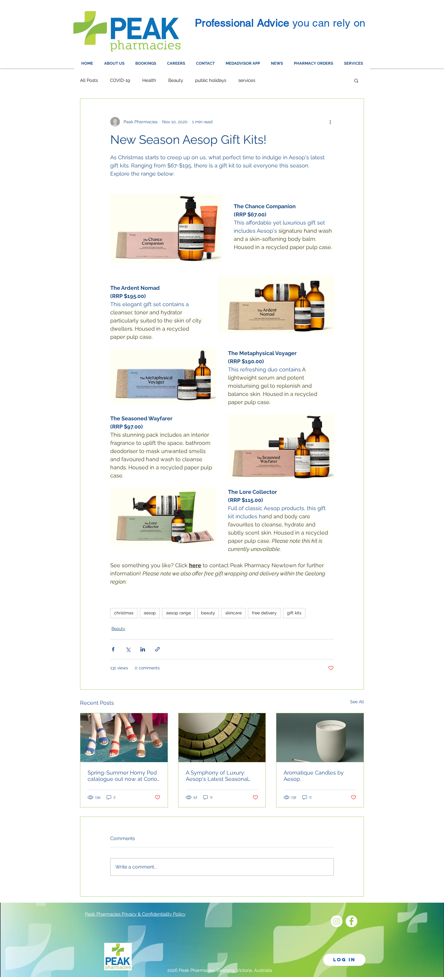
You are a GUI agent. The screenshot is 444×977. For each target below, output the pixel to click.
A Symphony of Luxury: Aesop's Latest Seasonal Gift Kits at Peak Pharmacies (221, 775)
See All (357, 701)
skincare (233, 612)
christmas (124, 612)
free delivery (264, 612)
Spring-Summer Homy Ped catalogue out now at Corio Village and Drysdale (122, 775)
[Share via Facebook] (113, 649)
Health (149, 80)
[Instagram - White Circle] (337, 921)
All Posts (89, 80)
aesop (150, 612)
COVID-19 (120, 80)
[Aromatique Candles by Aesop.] (320, 737)
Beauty (175, 80)
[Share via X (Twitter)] (128, 649)
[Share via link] (157, 649)
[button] (356, 80)
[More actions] (330, 121)
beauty (208, 612)
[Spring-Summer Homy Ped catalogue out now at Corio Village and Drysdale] (124, 737)
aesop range (178, 612)
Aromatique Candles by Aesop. (314, 775)
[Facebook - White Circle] (351, 921)
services (246, 80)
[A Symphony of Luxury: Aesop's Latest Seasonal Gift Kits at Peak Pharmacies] (222, 737)
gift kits (294, 612)
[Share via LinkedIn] (143, 649)
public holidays (210, 80)
